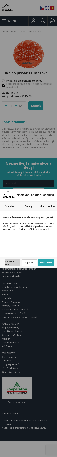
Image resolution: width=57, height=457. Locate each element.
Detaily (28, 206)
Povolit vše (46, 262)
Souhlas (9, 206)
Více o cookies (48, 206)
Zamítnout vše (10, 262)
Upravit (29, 262)
